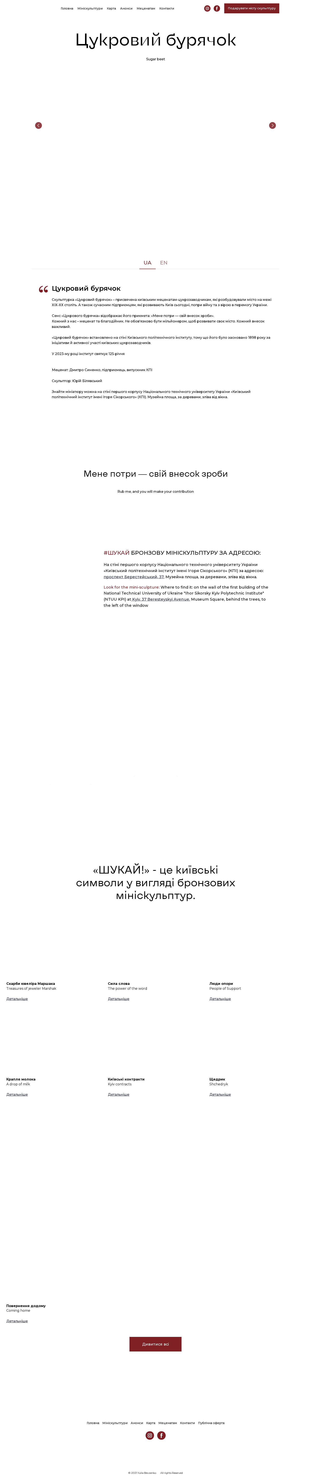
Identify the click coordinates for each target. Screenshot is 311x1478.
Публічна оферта (211, 1423)
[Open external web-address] (71, 737)
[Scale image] (155, 125)
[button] (207, 8)
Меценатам (146, 8)
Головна (67, 8)
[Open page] (54, 946)
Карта (111, 8)
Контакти (166, 8)
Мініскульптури (90, 8)
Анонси (126, 8)
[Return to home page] (36, 8)
